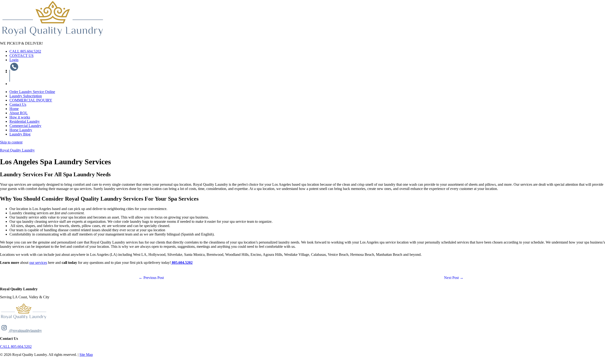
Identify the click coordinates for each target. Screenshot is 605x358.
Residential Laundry (24, 121)
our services (38, 263)
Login (13, 60)
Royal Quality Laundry (17, 150)
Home (14, 109)
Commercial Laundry (25, 126)
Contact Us (17, 104)
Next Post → (453, 278)
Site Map (86, 355)
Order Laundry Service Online (32, 92)
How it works (19, 117)
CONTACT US (21, 56)
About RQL (18, 113)
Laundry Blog (19, 134)
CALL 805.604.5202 (25, 51)
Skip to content (11, 142)
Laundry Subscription (25, 96)
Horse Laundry (20, 130)
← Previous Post (151, 278)
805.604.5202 (182, 263)
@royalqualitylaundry (25, 331)
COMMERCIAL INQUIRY (30, 100)
